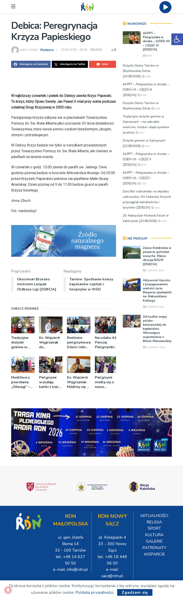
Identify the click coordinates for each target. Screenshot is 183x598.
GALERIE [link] (154, 541)
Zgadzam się (135, 592)
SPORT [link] (154, 528)
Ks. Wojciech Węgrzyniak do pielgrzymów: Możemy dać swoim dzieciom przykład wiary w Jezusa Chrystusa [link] (50, 342)
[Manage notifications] (8, 590)
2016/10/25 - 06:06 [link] (74, 50)
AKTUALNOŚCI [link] (154, 515)
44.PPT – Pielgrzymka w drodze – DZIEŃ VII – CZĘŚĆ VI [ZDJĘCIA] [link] (156, 41)
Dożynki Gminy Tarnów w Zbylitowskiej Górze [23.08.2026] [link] (141, 70)
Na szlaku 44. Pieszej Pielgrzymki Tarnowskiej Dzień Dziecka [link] (106, 342)
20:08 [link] (148, 55)
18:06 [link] (143, 165)
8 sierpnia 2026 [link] (154, 306)
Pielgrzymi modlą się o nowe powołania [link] (104, 382)
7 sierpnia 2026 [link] (154, 270)
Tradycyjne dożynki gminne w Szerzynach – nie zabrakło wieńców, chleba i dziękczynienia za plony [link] (23, 342)
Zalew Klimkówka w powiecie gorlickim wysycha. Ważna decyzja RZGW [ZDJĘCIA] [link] (157, 256)
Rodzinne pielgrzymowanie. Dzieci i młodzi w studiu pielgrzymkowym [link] (78, 342)
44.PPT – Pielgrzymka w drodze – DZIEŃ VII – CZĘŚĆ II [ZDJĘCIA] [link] (146, 159)
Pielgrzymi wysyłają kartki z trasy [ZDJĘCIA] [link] (49, 382)
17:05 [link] (143, 183)
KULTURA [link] (154, 535)
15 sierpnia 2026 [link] (155, 347)
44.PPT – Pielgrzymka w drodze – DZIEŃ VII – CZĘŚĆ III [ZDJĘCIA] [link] (146, 89)
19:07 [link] (141, 132)
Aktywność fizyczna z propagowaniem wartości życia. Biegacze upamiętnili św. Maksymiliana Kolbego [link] (157, 290)
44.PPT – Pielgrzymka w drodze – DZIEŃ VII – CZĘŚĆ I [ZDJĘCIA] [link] (146, 178)
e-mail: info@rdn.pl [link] (70, 569)
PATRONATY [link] (154, 547)
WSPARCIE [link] (154, 554)
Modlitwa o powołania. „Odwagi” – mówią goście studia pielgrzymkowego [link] (23, 382)
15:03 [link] (163, 221)
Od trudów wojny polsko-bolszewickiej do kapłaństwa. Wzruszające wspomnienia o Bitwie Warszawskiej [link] (157, 329)
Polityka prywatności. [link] (94, 592)
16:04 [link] (157, 207)
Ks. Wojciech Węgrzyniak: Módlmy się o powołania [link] (78, 382)
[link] (177, 39)
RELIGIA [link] (96, 50)
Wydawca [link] (47, 50)
